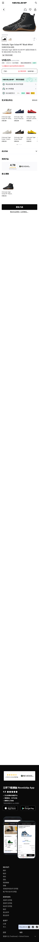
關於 (4, 870)
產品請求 (6, 915)
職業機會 (6, 883)
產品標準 (6, 912)
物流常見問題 (7, 906)
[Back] (4, 9)
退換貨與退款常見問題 (10, 889)
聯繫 (4, 886)
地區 (21, 932)
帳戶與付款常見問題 (10, 892)
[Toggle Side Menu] (3, 3)
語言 (4, 932)
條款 (4, 876)
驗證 (4, 873)
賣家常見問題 (7, 903)
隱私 (4, 880)
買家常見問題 (7, 900)
